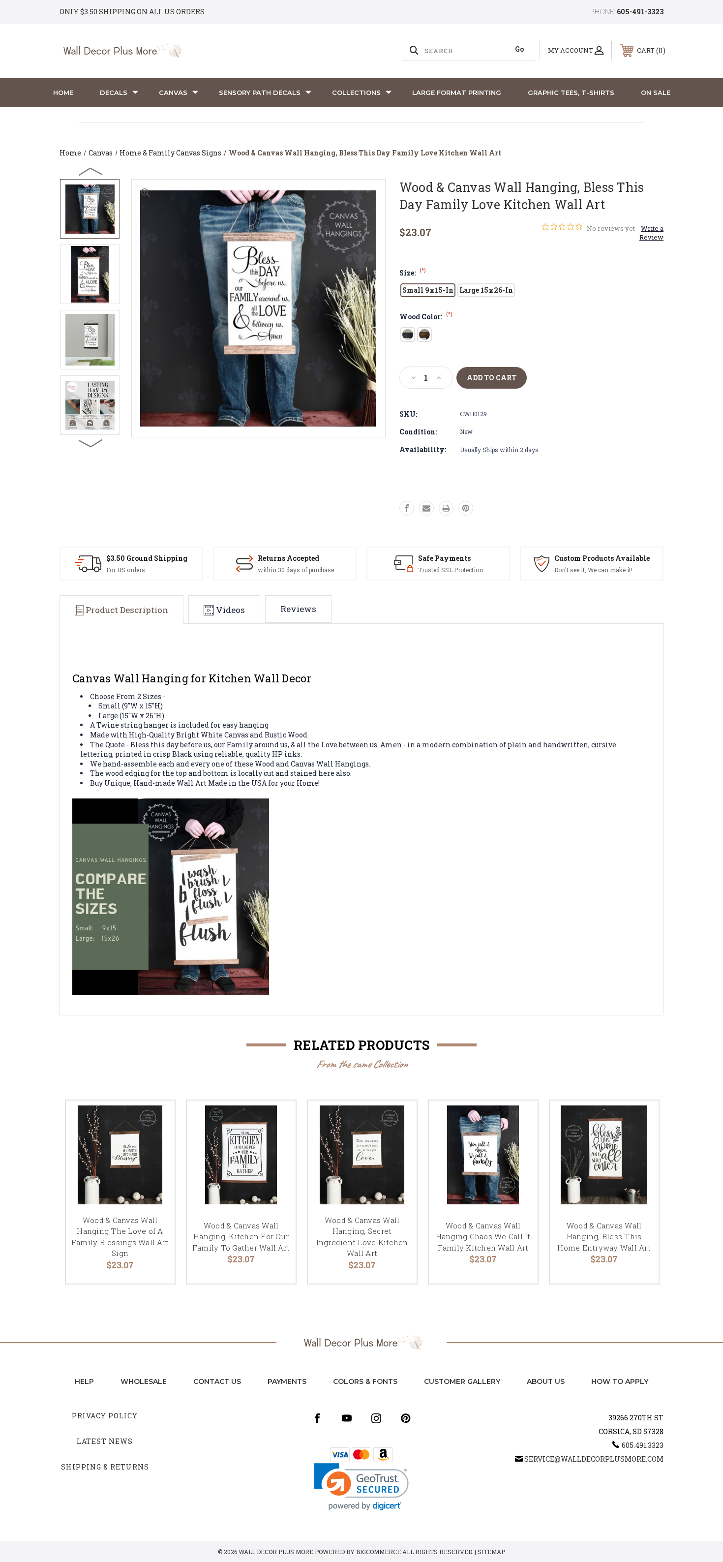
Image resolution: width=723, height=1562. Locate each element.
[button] (361, 1487)
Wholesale (143, 1381)
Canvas (173, 92)
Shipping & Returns (105, 1466)
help (84, 1381)
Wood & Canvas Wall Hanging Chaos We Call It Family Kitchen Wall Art (483, 1237)
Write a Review (651, 233)
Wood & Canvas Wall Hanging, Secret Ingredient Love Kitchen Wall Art (362, 1236)
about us (546, 1381)
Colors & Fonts (365, 1381)
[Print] (446, 508)
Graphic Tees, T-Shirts (571, 92)
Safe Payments (444, 558)
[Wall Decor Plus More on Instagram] (376, 1418)
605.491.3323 (642, 1445)
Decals (113, 92)
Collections (356, 92)
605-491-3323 (640, 11)
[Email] (426, 508)
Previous (91, 171)
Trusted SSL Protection (450, 570)
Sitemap (491, 1552)
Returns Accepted (288, 558)
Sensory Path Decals (260, 92)
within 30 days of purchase (296, 570)
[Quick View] (155, 1120)
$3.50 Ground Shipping (146, 558)
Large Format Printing (456, 92)
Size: (412, 272)
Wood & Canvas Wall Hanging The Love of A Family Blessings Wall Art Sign (120, 1236)
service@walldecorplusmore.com (593, 1459)
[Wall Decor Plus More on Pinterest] (405, 1418)
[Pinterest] (465, 508)
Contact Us (217, 1381)
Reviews (298, 608)
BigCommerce (378, 1552)
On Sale (655, 92)
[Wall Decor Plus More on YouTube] (346, 1418)
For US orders (125, 570)
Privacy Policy (105, 1415)
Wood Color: (425, 316)
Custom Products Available (602, 558)
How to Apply (619, 1381)
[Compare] (155, 1171)
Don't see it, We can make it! (593, 570)
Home (63, 92)
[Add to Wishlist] (155, 1145)
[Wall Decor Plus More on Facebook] (317, 1418)
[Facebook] (406, 508)
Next (91, 442)
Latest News (105, 1441)
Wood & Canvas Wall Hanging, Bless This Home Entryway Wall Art (604, 1237)
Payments (287, 1381)
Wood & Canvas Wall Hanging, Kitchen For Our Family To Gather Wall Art (241, 1237)
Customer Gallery (462, 1381)
